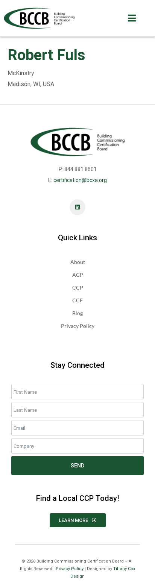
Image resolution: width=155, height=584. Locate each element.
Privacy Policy (70, 568)
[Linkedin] (77, 207)
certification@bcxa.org (80, 180)
